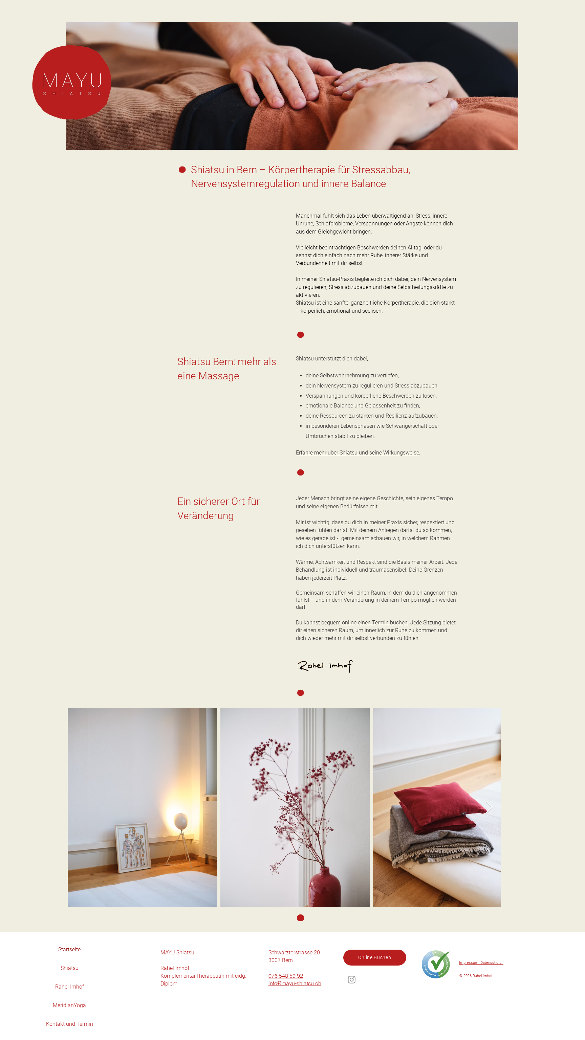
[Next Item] (489, 807)
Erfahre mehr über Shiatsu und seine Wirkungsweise (357, 452)
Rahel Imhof (69, 986)
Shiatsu (70, 968)
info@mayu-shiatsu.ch (294, 983)
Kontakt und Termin (69, 1024)
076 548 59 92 (285, 975)
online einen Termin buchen (375, 622)
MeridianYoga (69, 1005)
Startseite (69, 949)
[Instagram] (352, 979)
